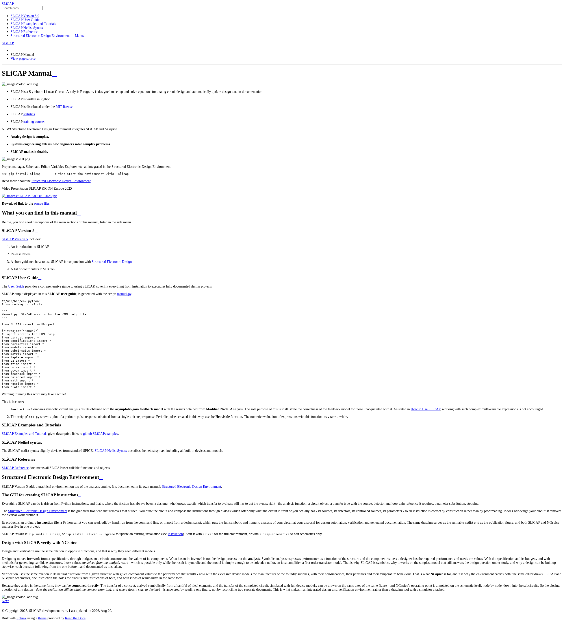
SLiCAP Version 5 (15, 239)
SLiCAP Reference (24, 32)
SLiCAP (8, 4)
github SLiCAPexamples (100, 433)
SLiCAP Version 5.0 (25, 16)
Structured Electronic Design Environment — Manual (48, 35)
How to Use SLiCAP (425, 409)
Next (5, 601)
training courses (34, 121)
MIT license (64, 106)
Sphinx (21, 618)
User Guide (16, 286)
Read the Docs (75, 618)
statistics (29, 114)
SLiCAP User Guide (25, 20)
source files (42, 203)
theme (42, 618)
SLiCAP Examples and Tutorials (33, 24)
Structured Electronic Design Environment (61, 181)
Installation (175, 534)
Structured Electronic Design (112, 261)
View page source (23, 58)
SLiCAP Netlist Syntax (27, 28)
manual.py (124, 294)
